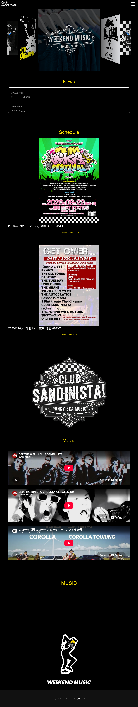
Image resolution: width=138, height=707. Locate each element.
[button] (10, 35)
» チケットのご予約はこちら (69, 232)
